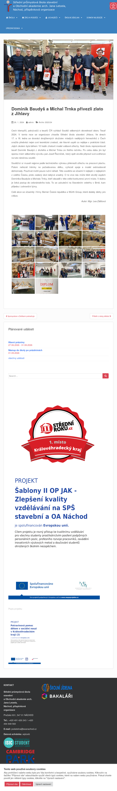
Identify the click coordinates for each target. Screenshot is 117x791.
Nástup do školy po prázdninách (25, 350)
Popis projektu (15, 608)
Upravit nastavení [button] (43, 784)
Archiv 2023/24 (45, 122)
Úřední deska (13, 28)
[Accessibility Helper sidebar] (113, 6)
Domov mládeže (95, 17)
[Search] (106, 375)
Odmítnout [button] (26, 784)
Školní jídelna (72, 17)
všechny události (16, 358)
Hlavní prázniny (16, 342)
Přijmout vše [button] (12, 784)
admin (31, 122)
